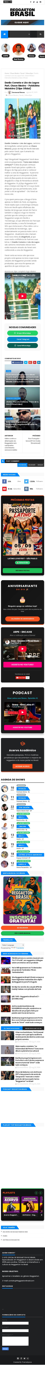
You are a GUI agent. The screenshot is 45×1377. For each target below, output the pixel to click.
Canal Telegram (23, 339)
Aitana (8, 371)
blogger (32, 465)
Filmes (5, 1236)
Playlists (9, 1192)
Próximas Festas (22, 500)
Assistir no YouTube (22, 727)
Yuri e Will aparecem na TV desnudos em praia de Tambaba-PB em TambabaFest (27, 969)
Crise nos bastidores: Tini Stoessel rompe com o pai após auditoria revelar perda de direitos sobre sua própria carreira (29, 1035)
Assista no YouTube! (22, 664)
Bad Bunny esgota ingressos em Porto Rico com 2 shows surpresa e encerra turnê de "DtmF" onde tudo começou (27, 1020)
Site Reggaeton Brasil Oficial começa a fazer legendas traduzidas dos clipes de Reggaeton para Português (28, 979)
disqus (40, 465)
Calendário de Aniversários (22, 619)
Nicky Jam (9, 418)
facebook (22, 465)
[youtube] (37, 2)
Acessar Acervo (22, 766)
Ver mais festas (23, 570)
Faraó (22, 73)
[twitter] (34, 2)
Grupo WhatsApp (24, 333)
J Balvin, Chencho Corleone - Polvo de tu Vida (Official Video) (22, 403)
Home (7, 73)
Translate (20, 948)
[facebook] (30, 2)
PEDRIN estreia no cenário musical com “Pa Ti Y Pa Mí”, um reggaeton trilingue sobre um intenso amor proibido (27, 960)
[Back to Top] (27, 1358)
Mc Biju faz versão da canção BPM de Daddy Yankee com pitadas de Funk (27, 988)
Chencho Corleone (13, 398)
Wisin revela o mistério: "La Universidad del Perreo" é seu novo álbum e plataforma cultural (29, 1048)
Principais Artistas (33, 1028)
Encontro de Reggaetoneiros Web (15, 1232)
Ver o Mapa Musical (22, 933)
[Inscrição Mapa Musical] (22, 24)
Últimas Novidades (12, 1028)
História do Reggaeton (11, 1240)
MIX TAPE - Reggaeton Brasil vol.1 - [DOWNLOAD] (25, 997)
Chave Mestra (14, 73)
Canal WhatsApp (23, 345)
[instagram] (40, 2)
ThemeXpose (27, 1362)
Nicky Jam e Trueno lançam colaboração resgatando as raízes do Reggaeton (21, 424)
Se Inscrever (22, 928)
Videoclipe (29, 73)
